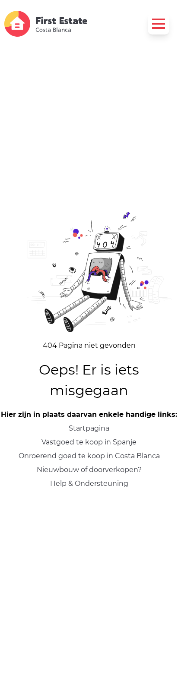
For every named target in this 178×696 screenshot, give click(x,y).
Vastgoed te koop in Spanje (89, 442)
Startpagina (89, 428)
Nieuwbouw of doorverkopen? (89, 470)
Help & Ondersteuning (89, 483)
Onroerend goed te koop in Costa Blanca (89, 456)
